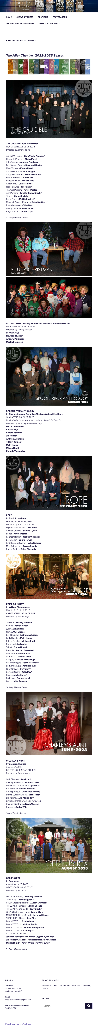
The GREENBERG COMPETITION (20, 23)
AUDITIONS (43, 17)
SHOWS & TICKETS (24, 17)
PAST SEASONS (60, 17)
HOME (9, 17)
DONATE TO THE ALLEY (49, 23)
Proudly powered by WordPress (18, 1024)
